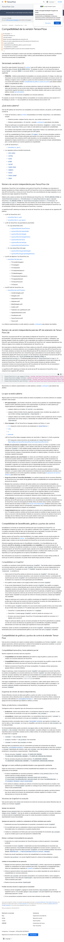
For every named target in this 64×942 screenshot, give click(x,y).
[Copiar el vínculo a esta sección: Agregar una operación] (16, 808)
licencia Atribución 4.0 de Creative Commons (47, 902)
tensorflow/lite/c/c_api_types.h (17, 220)
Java (9, 429)
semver (28, 67)
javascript (10, 434)
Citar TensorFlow (37, 925)
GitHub (3, 918)
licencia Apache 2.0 (23, 903)
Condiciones (5, 931)
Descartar (48, 23)
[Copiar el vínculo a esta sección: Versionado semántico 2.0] (25, 63)
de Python (24, 114)
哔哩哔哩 (4, 923)
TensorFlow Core (8, 7)
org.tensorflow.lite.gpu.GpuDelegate (21, 251)
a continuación (40, 122)
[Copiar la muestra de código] (61, 374)
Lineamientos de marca (39, 923)
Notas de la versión (37, 918)
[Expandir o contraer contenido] (11, 34)
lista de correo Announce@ (36, 503)
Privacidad (12, 931)
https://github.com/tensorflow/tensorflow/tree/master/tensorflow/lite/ (27, 442)
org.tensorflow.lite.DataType (18, 242)
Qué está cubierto (19, 92)
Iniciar (57, 23)
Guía (26, 25)
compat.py (30, 868)
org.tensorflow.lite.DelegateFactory (20, 237)
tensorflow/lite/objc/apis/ (15, 259)
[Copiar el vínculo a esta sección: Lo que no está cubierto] (23, 394)
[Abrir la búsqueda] (44, 2)
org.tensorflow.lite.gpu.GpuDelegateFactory (23, 253)
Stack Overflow (36, 920)
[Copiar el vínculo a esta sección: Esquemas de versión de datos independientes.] (37, 692)
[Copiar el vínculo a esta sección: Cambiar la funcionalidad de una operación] (28, 861)
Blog (3, 915)
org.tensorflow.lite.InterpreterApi (20, 231)
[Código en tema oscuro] (58, 374)
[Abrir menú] (2, 2)
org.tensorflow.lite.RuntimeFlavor (20, 245)
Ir (8, 431)
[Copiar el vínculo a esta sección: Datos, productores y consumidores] (29, 705)
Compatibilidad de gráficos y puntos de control (37, 81)
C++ (9, 426)
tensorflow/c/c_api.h (14, 147)
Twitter (3, 920)
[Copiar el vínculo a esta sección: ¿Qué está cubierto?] (20, 106)
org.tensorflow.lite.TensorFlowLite (20, 228)
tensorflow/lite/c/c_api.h (15, 217)
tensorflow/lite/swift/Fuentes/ (16, 290)
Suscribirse (33, 934)
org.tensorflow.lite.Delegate (18, 234)
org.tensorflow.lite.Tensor (18, 239)
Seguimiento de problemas (39, 915)
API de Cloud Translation (13, 20)
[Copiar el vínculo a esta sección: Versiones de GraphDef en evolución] (29, 799)
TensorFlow (4, 25)
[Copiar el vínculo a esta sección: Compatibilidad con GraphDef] (25, 562)
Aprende (11, 25)
